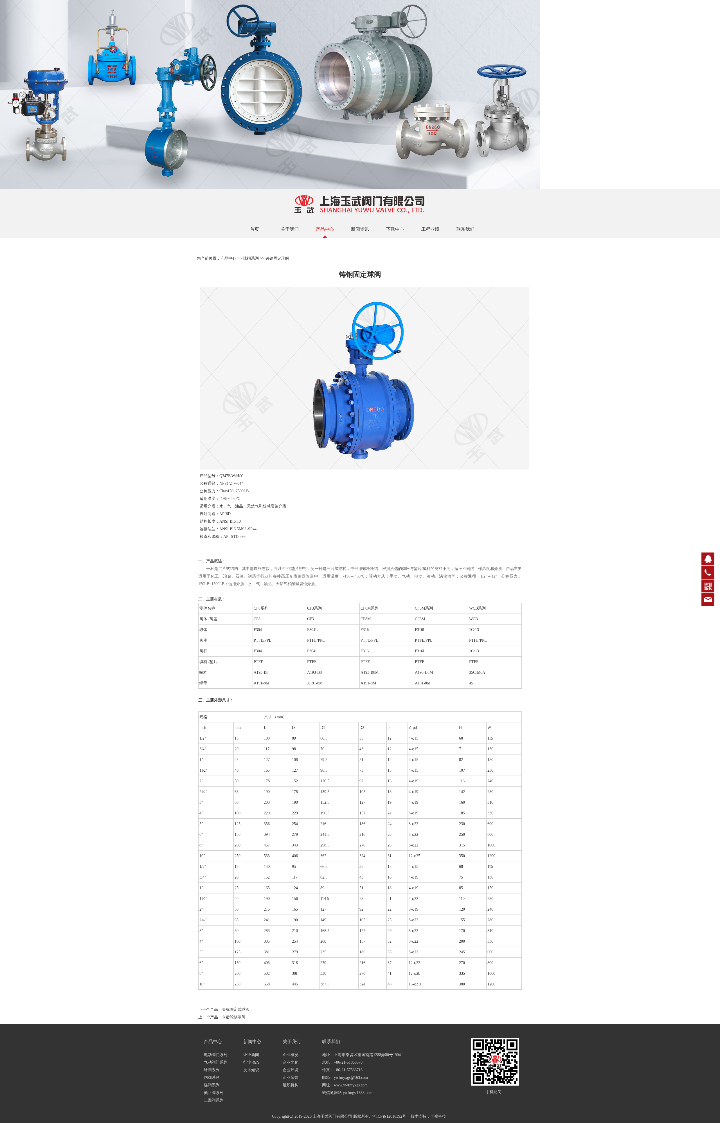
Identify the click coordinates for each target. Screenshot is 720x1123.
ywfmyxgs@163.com (351, 1077)
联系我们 (465, 229)
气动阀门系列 (216, 1062)
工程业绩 (430, 229)
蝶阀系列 (212, 1085)
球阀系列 (251, 258)
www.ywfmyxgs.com (351, 1085)
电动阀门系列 (216, 1055)
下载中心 (395, 229)
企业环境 (290, 1070)
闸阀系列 (212, 1077)
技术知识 (251, 1070)
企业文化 (290, 1062)
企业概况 (290, 1055)
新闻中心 (252, 1041)
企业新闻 (251, 1055)
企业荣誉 (290, 1077)
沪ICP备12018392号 (389, 1116)
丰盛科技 (438, 1116)
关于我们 (290, 229)
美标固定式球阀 (235, 1009)
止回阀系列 (214, 1100)
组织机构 (290, 1085)
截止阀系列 (214, 1093)
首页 (254, 229)
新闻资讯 (360, 229)
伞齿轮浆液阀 (234, 1017)
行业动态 (251, 1062)
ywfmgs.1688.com (357, 1093)
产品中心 (325, 229)
